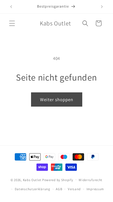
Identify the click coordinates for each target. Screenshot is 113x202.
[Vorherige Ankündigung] (11, 6)
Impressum (95, 189)
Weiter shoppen (56, 99)
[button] (12, 23)
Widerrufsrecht (90, 180)
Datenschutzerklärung (32, 189)
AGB (59, 189)
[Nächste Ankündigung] (101, 6)
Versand (74, 189)
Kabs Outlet (32, 179)
